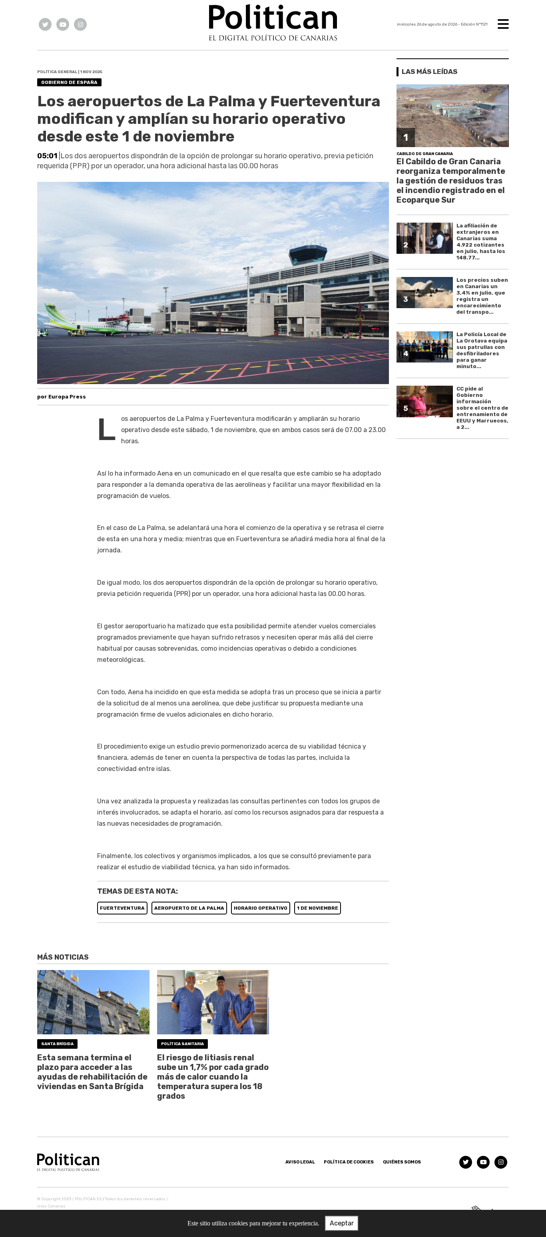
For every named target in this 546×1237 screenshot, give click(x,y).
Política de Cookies (349, 1162)
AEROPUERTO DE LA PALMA (189, 908)
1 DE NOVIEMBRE (317, 908)
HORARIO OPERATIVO (260, 908)
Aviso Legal (300, 1162)
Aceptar (342, 1223)
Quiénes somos (402, 1162)
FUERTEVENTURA (122, 908)
